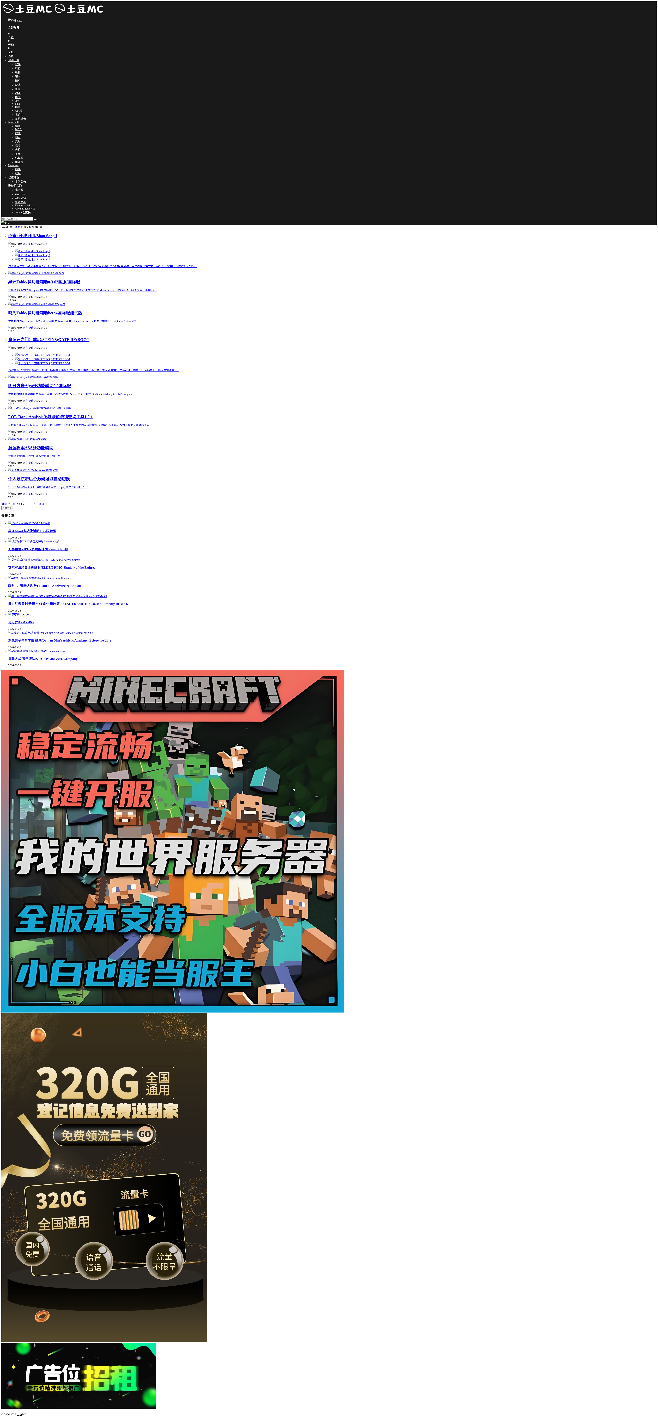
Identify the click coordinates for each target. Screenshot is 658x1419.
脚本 (18, 76)
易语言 (19, 114)
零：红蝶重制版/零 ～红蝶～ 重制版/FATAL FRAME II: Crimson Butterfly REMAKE (69, 604)
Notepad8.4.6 (22, 205)
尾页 (44, 503)
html (17, 103)
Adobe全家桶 (23, 212)
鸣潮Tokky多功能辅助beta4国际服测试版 (45, 313)
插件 (18, 126)
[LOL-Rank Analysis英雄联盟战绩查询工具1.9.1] (36, 408)
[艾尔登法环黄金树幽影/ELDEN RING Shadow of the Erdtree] (44, 559)
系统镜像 (20, 118)
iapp (17, 106)
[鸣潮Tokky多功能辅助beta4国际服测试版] (33, 304)
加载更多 (7, 508)
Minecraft (13, 122)
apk (17, 100)
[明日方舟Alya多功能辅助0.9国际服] (30, 377)
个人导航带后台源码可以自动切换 (39, 479)
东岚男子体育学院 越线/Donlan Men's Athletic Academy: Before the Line (59, 640)
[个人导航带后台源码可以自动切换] (30, 470)
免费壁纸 (20, 202)
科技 (18, 68)
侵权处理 (13, 177)
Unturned (13, 165)
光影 (18, 141)
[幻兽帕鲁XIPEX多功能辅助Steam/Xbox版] (33, 541)
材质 (18, 133)
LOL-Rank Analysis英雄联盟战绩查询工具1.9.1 (50, 417)
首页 (11, 56)
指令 (18, 145)
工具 (18, 153)
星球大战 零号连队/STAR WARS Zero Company (43, 659)
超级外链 (20, 198)
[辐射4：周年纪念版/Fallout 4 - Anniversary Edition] (38, 578)
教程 (18, 72)
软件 (18, 64)
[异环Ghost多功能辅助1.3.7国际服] (29, 523)
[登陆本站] (5, 222)
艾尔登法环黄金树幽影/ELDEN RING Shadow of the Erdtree (51, 567)
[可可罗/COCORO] (20, 614)
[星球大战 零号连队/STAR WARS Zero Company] (36, 651)
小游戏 (19, 189)
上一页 (12, 503)
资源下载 (13, 60)
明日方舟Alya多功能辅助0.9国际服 (39, 386)
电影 (18, 97)
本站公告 (20, 181)
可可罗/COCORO (21, 622)
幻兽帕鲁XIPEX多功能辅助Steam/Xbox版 (38, 549)
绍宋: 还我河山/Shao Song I (32, 235)
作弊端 (19, 158)
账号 (18, 89)
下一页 (37, 503)
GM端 (18, 110)
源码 (18, 80)
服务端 (19, 162)
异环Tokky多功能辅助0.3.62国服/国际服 (44, 282)
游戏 (18, 84)
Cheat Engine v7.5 (25, 208)
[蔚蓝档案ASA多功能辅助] (24, 439)
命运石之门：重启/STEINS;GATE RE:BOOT (48, 339)
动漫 (18, 93)
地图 (18, 137)
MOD (18, 129)
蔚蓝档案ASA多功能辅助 (30, 448)
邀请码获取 (15, 185)
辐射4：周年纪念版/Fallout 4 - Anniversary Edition (44, 586)
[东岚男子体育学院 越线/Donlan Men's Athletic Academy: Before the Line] (50, 632)
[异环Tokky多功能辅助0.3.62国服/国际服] (33, 273)
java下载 (20, 194)
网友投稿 (28, 244)
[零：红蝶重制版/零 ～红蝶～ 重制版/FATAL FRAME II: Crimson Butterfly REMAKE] (57, 596)
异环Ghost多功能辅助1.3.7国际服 (32, 531)
